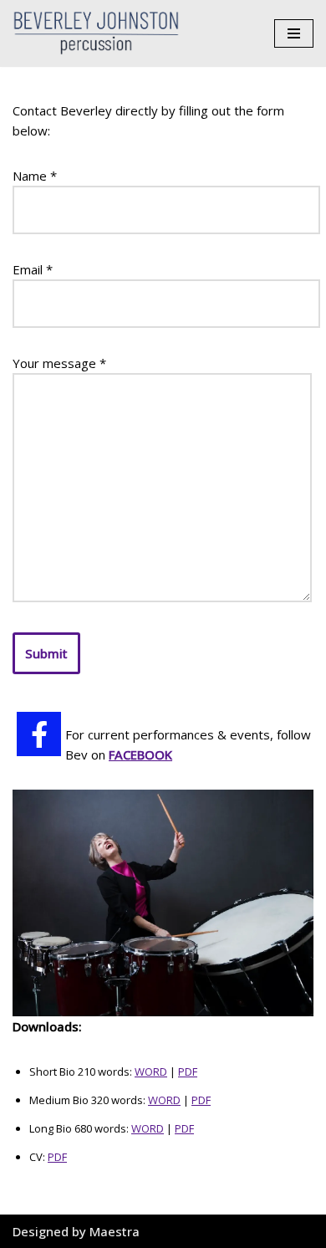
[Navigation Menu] (293, 33)
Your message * (59, 363)
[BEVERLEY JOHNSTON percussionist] (100, 33)
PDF (187, 1071)
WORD (151, 1071)
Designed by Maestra (76, 1231)
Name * (35, 175)
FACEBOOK (140, 754)
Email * (33, 269)
